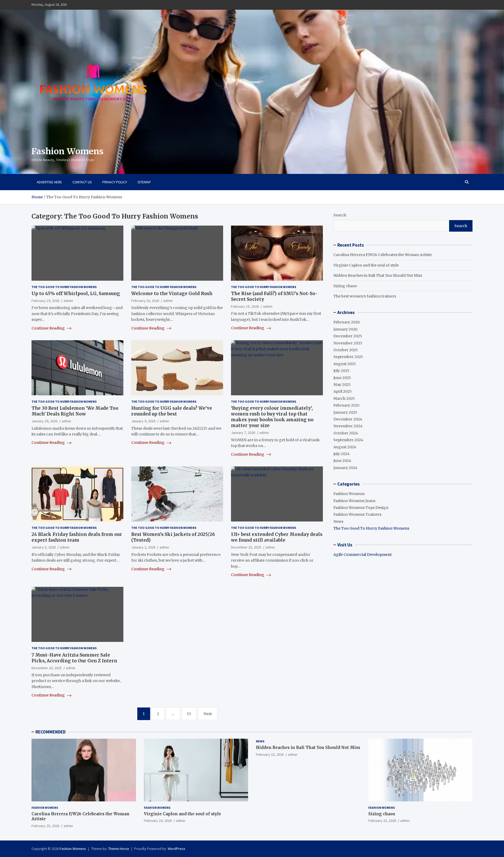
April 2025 (342, 391)
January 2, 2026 (143, 547)
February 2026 (346, 322)
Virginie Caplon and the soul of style (366, 265)
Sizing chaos (345, 286)
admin (68, 300)
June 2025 (342, 377)
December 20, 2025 (47, 668)
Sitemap (144, 182)
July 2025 (341, 370)
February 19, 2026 (45, 300)
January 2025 (345, 412)
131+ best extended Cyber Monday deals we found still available (276, 537)
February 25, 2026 (45, 825)
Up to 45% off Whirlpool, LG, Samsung (76, 293)
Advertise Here (49, 182)
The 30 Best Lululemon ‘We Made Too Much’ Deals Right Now (75, 411)
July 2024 (341, 453)
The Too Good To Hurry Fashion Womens (64, 287)
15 (189, 713)
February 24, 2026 (158, 820)
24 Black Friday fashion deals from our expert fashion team (77, 537)
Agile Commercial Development (362, 554)
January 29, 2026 (44, 421)
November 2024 (348, 426)
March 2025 (344, 398)
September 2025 (348, 356)
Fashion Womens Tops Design (360, 507)
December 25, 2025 (246, 547)
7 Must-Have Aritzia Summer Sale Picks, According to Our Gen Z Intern (74, 658)
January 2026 (345, 329)
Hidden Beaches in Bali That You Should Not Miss (377, 275)
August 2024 (344, 447)
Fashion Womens (67, 151)
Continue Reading (49, 328)
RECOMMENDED (50, 732)
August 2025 (344, 363)
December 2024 (347, 419)
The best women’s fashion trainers (364, 296)
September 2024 (348, 440)
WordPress (176, 848)
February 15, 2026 (245, 306)
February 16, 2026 (145, 300)
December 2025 (347, 336)
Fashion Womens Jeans (354, 500)
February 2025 (346, 405)
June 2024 (342, 460)
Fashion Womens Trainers (357, 514)
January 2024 (345, 467)
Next (207, 713)
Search (339, 215)
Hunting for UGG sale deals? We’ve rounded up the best (171, 411)
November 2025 (347, 343)
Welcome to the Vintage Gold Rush (171, 293)
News (338, 521)
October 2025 (345, 350)
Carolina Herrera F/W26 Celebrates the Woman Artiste (382, 254)
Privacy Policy (114, 182)
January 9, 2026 (143, 421)
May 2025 (342, 384)
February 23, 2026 (270, 754)
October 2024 (345, 433)
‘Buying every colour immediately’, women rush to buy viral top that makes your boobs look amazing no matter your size (272, 416)
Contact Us (82, 182)
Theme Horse (118, 848)
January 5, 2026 (44, 547)
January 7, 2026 (243, 432)
